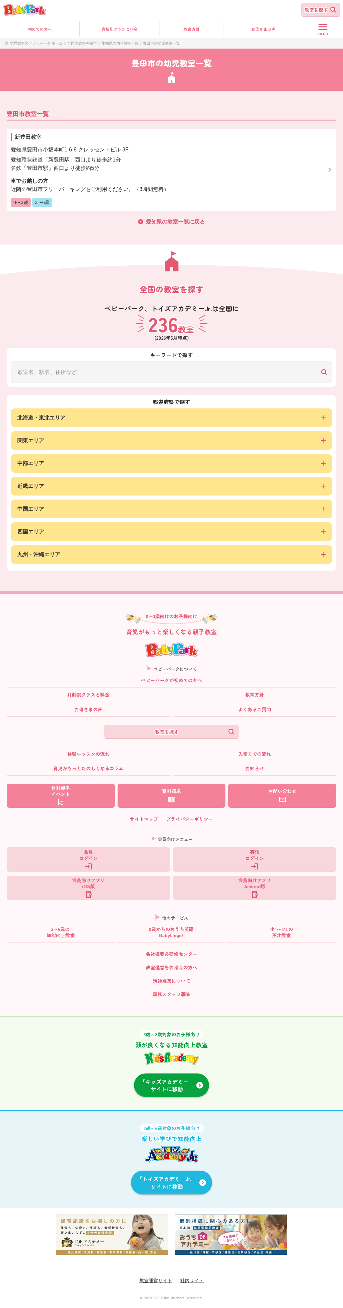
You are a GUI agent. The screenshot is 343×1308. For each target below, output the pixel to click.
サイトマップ (144, 818)
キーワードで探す (171, 354)
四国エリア (30, 531)
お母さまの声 (88, 709)
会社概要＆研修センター (171, 954)
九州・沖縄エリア (38, 554)
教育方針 (192, 29)
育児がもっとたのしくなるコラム (88, 768)
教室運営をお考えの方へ (171, 967)
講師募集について (171, 980)
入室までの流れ (254, 753)
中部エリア (30, 463)
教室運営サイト (155, 1280)
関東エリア (30, 440)
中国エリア (30, 509)
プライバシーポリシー (189, 818)
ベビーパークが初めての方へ (171, 680)
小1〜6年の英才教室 (281, 932)
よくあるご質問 (254, 709)
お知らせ (254, 768)
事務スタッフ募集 (171, 994)
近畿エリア (30, 486)
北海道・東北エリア (41, 417)
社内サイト (192, 1280)
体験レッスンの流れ (88, 753)
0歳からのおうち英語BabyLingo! (171, 932)
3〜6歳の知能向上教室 (61, 932)
